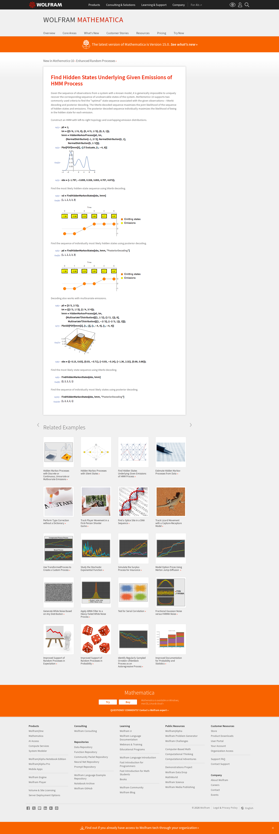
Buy (128, 702)
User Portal (217, 741)
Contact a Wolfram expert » (154, 710)
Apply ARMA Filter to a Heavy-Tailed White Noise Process (93, 613)
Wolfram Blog (127, 792)
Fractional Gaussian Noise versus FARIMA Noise (168, 612)
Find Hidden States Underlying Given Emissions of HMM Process (132, 473)
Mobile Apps (36, 769)
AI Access (34, 741)
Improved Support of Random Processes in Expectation (54, 660)
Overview (49, 33)
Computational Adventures (180, 759)
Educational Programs (132, 749)
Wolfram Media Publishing (180, 787)
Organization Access (222, 751)
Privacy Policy (230, 807)
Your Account (218, 746)
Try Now (179, 33)
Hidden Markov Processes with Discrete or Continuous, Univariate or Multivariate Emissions (56, 475)
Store (214, 731)
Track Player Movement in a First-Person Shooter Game (95, 523)
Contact (215, 790)
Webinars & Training (131, 744)
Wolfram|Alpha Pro (39, 764)
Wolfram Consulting (85, 731)
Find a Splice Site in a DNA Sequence (131, 522)
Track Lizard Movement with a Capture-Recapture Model (168, 523)
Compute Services (39, 746)
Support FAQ (218, 759)
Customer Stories (117, 33)
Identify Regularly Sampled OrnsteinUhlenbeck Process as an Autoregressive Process (132, 662)
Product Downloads (222, 736)
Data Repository (83, 747)
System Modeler (38, 751)
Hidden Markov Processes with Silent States (93, 472)
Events (214, 794)
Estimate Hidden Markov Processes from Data (167, 472)
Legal (216, 807)
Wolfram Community (131, 787)
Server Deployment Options (44, 795)
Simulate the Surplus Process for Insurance (130, 568)
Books (123, 779)
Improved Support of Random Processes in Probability (91, 660)
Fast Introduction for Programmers (131, 764)
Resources (143, 33)
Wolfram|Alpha (173, 731)
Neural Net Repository (86, 762)
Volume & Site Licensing (42, 790)
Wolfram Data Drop (176, 772)
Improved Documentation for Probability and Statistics (168, 660)
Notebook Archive (84, 783)
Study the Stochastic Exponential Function (92, 568)
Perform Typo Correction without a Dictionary (56, 522)
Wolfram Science (174, 782)
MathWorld (171, 777)
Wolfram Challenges (176, 741)
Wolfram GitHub (83, 788)
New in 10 (58, 61)
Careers (215, 785)
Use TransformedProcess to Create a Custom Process (57, 568)
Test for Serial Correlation (132, 611)
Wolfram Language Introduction (138, 757)
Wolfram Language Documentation (130, 737)
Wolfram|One (36, 731)
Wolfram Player (37, 782)
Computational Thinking (179, 754)
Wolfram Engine (37, 777)
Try (108, 702)
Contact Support (220, 764)
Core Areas (69, 33)
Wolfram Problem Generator (181, 736)
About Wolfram (219, 780)
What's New (91, 33)
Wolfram (83, 19)
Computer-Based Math (178, 749)
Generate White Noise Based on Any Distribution (57, 612)
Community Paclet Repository (91, 757)
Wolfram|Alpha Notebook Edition (47, 759)
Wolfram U (126, 731)
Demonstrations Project (178, 767)
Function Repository (85, 752)
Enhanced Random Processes (95, 61)
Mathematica (36, 736)
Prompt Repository (85, 766)
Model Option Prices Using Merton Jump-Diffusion (168, 568)
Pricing (161, 33)
